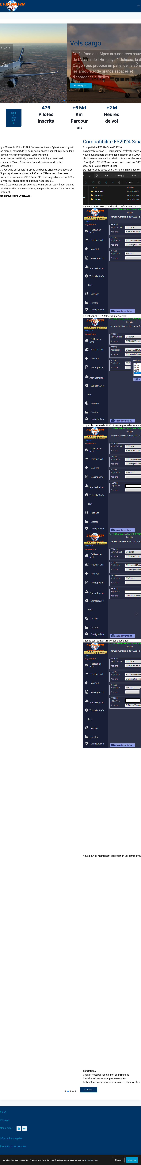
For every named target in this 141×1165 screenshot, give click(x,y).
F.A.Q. (3, 1112)
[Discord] (24, 1128)
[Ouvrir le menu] (138, 6)
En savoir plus (91, 1160)
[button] (4, 63)
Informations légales (11, 1138)
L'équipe (4, 1120)
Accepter (132, 1160)
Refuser (118, 1160)
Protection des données (13, 1146)
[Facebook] (19, 1128)
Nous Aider (6, 1128)
